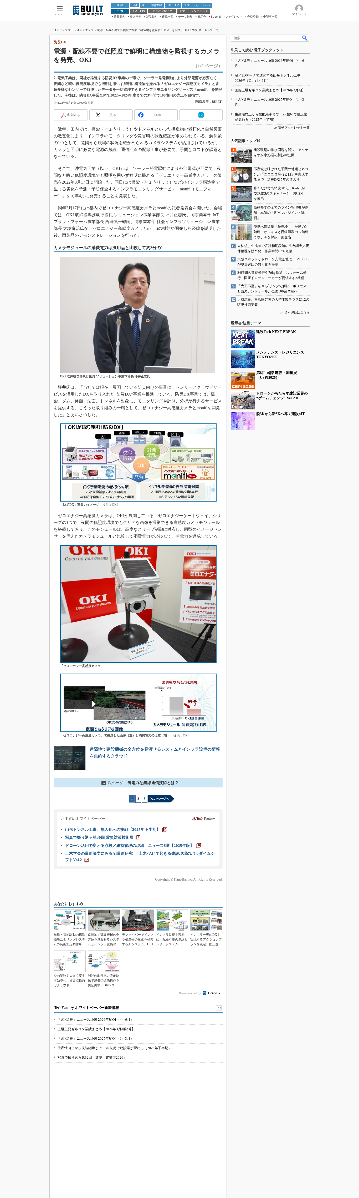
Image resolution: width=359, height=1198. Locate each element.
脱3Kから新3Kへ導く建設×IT (280, 414)
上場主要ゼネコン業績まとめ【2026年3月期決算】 (96, 1029)
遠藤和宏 (202, 102)
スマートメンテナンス (79, 30)
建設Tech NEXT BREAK (276, 332)
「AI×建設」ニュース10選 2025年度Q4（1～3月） (96, 1038)
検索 (305, 38)
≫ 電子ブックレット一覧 (292, 127)
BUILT (57, 30)
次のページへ (159, 799)
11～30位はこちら (297, 312)
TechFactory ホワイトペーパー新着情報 (86, 1008)
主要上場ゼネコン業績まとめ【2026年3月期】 (270, 90)
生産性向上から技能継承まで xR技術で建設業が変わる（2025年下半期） (115, 1048)
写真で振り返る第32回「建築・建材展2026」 (92, 1057)
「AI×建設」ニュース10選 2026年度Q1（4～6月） (96, 1020)
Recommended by (190, 993)
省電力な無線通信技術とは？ (140, 783)
